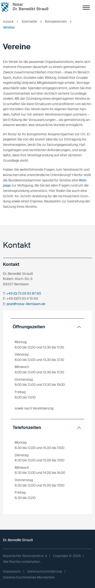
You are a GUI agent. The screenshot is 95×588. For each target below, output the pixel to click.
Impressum (12, 571)
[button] (47, 327)
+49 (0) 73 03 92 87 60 (23, 293)
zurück (10, 21)
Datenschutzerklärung (44, 571)
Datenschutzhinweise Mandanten (29, 577)
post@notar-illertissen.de (26, 304)
